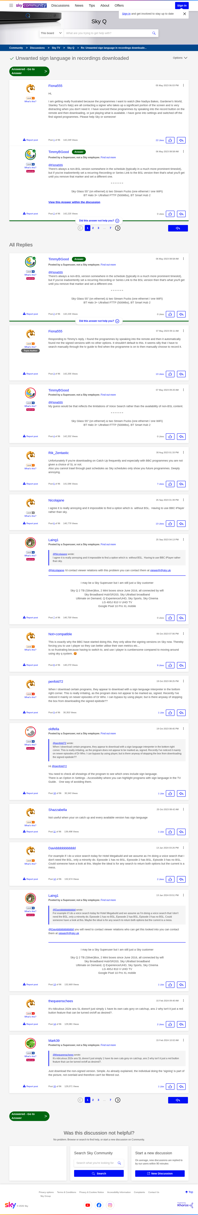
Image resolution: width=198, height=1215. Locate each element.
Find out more (108, 157)
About (104, 5)
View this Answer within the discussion (74, 202)
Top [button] (191, 1192)
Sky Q (99, 21)
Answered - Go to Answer (29, 71)
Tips (92, 5)
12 (54, 879)
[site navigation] (11, 5)
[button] (183, 85)
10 (54, 793)
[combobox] (106, 33)
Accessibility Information (119, 1192)
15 (54, 1086)
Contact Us (153, 1192)
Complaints (139, 1192)
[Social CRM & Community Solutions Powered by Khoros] (185, 1205)
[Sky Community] (31, 5)
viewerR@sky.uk (160, 570)
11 (54, 831)
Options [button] (178, 57)
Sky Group (45, 1196)
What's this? (30, 101)
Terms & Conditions (66, 1192)
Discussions (60, 5)
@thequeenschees (63, 1054)
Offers (119, 5)
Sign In (182, 5)
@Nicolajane (60, 554)
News (79, 5)
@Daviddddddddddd (64, 909)
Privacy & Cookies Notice (91, 1192)
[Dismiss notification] (184, 13)
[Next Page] (118, 228)
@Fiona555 (55, 165)
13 (54, 984)
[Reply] (181, 140)
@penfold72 (59, 743)
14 (54, 1024)
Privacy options (46, 1192)
